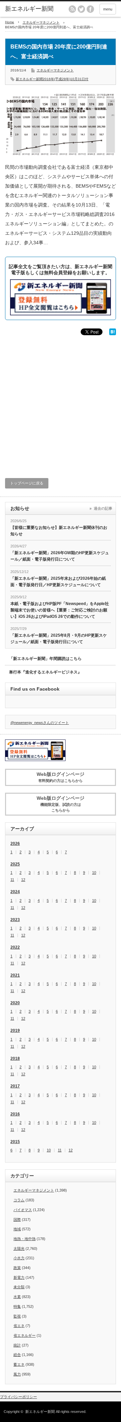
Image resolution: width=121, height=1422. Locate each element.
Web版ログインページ (60, 777)
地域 (17, 1229)
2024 (15, 891)
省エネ (19, 1326)
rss (72, 9)
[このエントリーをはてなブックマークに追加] (112, 333)
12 (23, 880)
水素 (17, 1297)
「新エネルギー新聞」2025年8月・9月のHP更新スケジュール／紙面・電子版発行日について (58, 638)
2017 (15, 1086)
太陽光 (19, 1248)
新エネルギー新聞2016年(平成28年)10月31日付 (52, 79)
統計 (17, 1345)
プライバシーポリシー (18, 1397)
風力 (17, 1374)
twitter (81, 9)
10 (94, 873)
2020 (15, 1003)
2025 (15, 864)
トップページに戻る (26, 483)
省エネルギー (24, 1335)
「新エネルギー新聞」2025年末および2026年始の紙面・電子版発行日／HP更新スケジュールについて (58, 581)
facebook (90, 9)
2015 (15, 1141)
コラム (19, 1200)
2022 (15, 947)
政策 (17, 1268)
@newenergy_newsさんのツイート (39, 723)
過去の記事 (103, 508)
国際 (17, 1220)
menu (107, 9)
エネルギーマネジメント (41, 22)
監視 (17, 1316)
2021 (15, 975)
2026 (15, 843)
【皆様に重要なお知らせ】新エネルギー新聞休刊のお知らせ (58, 530)
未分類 (19, 1287)
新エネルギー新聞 (40, 1412)
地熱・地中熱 (24, 1239)
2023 (15, 919)
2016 (15, 1114)
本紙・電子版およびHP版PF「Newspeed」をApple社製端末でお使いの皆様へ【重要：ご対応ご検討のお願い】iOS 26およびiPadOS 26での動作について (59, 610)
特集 (17, 1306)
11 (12, 880)
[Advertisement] (60, 402)
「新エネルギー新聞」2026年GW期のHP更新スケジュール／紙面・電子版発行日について (59, 556)
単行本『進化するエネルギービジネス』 (45, 672)
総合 (17, 1355)
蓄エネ (19, 1364)
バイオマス (22, 1210)
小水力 (19, 1258)
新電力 (19, 1277)
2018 (15, 1058)
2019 (15, 1030)
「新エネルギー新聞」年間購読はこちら (45, 658)
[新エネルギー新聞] (29, 9)
